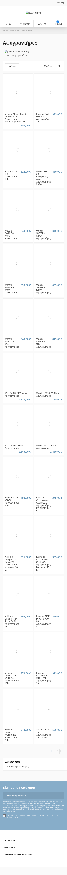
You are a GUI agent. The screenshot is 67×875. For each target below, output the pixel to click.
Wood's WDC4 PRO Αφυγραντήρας (46, 446)
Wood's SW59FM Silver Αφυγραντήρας (47, 394)
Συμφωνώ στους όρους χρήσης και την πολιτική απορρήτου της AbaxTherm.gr (32, 816)
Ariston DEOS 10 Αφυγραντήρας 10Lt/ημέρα (43, 733)
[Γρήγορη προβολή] (19, 110)
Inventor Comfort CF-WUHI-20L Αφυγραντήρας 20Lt (43, 678)
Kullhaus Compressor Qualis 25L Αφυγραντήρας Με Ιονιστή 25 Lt (43, 563)
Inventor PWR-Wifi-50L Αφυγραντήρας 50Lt (12, 501)
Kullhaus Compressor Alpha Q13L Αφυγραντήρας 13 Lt (12, 621)
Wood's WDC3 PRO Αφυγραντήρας (14, 446)
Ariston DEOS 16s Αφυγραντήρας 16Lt (12, 175)
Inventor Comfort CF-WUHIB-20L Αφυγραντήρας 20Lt (12, 734)
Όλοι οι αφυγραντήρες (16, 55)
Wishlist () (60, 3)
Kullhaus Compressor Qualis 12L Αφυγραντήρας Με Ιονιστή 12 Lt (43, 504)
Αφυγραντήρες (12, 762)
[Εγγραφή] (62, 795)
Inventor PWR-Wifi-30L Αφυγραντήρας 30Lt (43, 118)
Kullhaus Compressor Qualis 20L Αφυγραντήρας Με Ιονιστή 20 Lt (12, 563)
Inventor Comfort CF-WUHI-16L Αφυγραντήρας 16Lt (12, 678)
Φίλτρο (12, 66)
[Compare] (18, 110)
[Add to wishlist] (16, 110)
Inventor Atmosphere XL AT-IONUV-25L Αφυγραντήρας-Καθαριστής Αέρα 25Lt (16, 118)
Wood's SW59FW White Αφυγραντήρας (16, 394)
